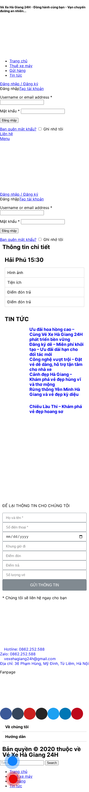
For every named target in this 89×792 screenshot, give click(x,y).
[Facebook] (6, 714)
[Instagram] (41, 714)
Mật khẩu (10, 111)
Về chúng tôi (16, 726)
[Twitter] (53, 714)
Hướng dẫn (15, 736)
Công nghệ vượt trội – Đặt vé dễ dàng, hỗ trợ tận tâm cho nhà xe (55, 364)
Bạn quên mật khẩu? (18, 129)
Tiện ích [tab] (14, 282)
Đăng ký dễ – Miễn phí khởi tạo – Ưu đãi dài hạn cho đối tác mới (56, 349)
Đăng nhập (9, 120)
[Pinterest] (77, 714)
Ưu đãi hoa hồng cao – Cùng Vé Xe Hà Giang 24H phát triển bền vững (56, 334)
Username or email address (26, 97)
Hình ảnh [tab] (15, 272)
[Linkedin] (65, 714)
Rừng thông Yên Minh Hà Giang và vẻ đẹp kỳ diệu (54, 392)
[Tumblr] (18, 714)
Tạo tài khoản (31, 88)
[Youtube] (30, 714)
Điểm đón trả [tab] (19, 292)
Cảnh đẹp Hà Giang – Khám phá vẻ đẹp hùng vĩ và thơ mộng (55, 379)
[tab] (44, 727)
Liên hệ (6, 133)
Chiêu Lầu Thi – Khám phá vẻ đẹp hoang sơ (55, 409)
